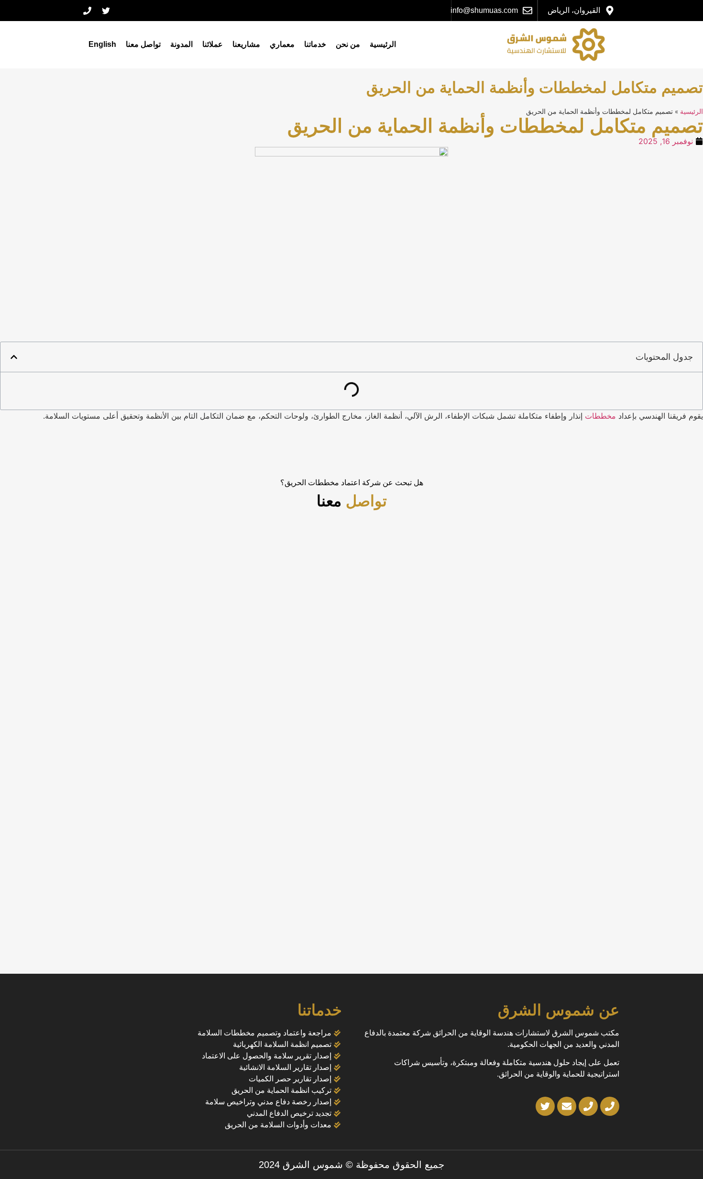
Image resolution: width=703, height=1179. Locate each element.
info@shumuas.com (484, 10)
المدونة (181, 44)
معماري (282, 44)
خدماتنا (315, 44)
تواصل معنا (143, 44)
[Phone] (87, 10)
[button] (14, 357)
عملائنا (212, 44)
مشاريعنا (246, 44)
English (102, 44)
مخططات (601, 416)
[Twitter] (106, 10)
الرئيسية (383, 44)
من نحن (348, 44)
